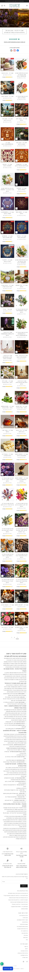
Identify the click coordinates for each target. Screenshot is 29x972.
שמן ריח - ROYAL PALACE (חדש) (21, 236)
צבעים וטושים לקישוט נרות (22, 926)
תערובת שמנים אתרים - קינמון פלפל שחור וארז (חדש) (22, 556)
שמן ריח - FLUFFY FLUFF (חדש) (7, 260)
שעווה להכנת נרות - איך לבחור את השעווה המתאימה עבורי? (16, 895)
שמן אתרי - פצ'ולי (7, 309)
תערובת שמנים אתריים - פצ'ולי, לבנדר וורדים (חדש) (7, 480)
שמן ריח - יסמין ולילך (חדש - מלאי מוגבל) (7, 381)
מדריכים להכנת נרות (23, 915)
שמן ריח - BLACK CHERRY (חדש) (7, 165)
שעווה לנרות (25, 917)
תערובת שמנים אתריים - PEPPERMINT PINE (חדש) (21, 311)
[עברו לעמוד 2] (11, 637)
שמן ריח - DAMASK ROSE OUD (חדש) (7, 236)
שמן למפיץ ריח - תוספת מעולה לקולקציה (19, 906)
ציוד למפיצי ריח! (24, 931)
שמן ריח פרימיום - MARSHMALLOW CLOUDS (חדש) (7, 357)
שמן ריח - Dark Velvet (21, 604)
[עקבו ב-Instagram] (23, 961)
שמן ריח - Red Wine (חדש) (21, 213)
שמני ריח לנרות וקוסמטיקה (22, 920)
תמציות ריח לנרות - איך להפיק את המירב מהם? (18, 900)
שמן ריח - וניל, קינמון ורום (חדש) (21, 431)
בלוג (27, 939)
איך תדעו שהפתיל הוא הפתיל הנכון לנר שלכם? (18, 897)
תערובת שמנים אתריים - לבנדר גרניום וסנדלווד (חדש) (7, 581)
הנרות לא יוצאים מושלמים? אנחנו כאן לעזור (19, 902)
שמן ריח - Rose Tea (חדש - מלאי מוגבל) (21, 407)
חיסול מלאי (25, 937)
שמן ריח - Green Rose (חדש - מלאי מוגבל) (7, 407)
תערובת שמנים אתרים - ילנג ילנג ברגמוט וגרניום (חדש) (21, 505)
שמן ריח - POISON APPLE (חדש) (21, 189)
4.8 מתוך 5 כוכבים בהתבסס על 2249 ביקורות (14, 42)
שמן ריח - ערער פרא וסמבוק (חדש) (21, 143)
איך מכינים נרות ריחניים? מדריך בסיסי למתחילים (18, 893)
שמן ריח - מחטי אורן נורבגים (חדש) (7, 119)
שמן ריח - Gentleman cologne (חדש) (21, 455)
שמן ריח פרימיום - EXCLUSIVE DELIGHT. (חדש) (22, 382)
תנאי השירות (25, 957)
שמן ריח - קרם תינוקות (7, 73)
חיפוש (26, 948)
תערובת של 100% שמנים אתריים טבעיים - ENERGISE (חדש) (21, 75)
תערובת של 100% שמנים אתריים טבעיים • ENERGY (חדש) (7, 190)
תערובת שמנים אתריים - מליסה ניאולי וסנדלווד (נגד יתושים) (21, 530)
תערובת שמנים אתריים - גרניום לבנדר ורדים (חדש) (7, 504)
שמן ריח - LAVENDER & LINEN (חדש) (7, 213)
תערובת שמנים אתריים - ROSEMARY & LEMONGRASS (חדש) (21, 334)
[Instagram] (14, 50)
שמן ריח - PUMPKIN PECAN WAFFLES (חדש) (21, 165)
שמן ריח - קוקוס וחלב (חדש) (21, 119)
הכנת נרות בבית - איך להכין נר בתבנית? (20, 904)
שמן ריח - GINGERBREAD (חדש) (7, 143)
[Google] (11, 50)
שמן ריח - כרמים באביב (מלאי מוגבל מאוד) (7, 286)
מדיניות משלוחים (24, 955)
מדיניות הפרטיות (24, 951)
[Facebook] (18, 50)
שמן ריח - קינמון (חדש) (7, 96)
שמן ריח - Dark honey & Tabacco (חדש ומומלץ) (21, 480)
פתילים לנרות (25, 922)
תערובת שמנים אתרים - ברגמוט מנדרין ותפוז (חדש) (7, 556)
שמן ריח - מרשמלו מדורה (7, 604)
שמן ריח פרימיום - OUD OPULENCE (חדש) (22, 356)
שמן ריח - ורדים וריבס (7, 627)
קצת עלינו (26, 935)
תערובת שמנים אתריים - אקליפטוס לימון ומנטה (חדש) (21, 581)
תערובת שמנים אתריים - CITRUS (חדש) (21, 97)
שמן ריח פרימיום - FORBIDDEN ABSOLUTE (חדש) (7, 334)
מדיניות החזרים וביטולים (23, 953)
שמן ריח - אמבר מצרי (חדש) (7, 431)
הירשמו (24, 885)
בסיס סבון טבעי (24, 933)
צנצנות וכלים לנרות (24, 924)
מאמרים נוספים (24, 908)
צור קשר (26, 946)
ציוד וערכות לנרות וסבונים (22, 928)
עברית (15, 965)
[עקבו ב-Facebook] (27, 961)
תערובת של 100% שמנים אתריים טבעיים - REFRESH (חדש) (21, 261)
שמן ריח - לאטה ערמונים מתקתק (21, 628)
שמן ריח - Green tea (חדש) (22, 286)
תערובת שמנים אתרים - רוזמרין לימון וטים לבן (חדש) (7, 530)
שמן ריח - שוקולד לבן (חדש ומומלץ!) (7, 455)
